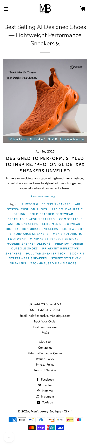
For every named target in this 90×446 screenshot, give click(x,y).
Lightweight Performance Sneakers (46, 231)
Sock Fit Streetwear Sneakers (46, 256)
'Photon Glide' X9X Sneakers (46, 204)
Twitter (47, 385)
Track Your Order (45, 321)
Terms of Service (45, 370)
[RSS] (58, 44)
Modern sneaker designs (29, 243)
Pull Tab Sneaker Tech (46, 253)
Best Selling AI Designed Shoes (45, 27)
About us (45, 342)
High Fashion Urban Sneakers (32, 229)
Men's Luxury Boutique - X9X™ (51, 411)
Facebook (47, 379)
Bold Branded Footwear (51, 214)
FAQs (45, 332)
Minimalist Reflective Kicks (54, 238)
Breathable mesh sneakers (31, 219)
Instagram (47, 396)
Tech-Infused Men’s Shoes (54, 263)
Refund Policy (45, 359)
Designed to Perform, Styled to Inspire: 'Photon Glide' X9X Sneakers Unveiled (45, 164)
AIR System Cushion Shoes (43, 206)
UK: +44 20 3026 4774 (45, 304)
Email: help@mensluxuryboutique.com (45, 315)
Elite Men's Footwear (61, 224)
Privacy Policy (45, 364)
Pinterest (47, 391)
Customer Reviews (45, 327)
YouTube (47, 402)
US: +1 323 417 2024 (45, 310)
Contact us (45, 347)
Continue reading (43, 196)
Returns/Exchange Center (45, 353)
